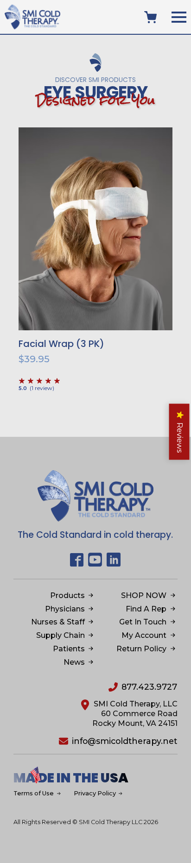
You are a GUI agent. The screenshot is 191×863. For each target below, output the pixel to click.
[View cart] (150, 17)
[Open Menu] (179, 17)
